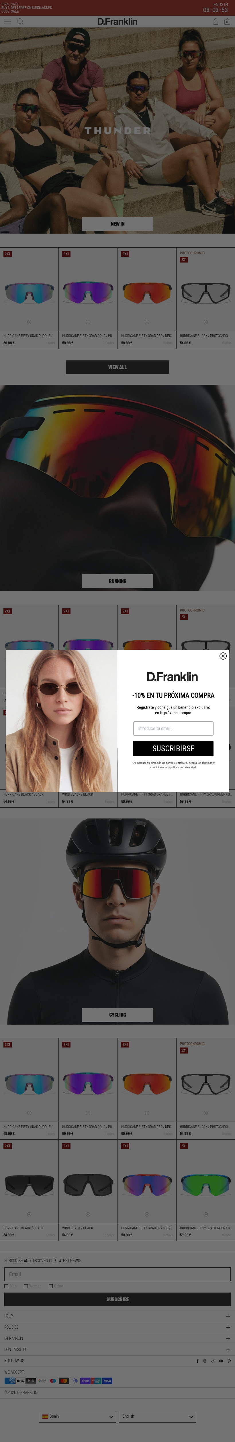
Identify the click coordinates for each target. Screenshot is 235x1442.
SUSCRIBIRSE (173, 748)
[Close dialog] (223, 656)
